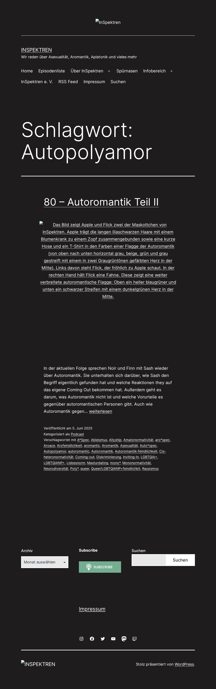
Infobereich (154, 70)
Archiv (27, 550)
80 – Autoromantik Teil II (101, 202)
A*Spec (83, 440)
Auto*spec (148, 445)
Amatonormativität (138, 440)
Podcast (77, 434)
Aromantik (110, 445)
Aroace (49, 445)
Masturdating (97, 463)
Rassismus (150, 468)
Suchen (118, 81)
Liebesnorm (76, 463)
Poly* (74, 468)
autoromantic (78, 451)
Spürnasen (127, 70)
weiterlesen (100, 411)
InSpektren (36, 50)
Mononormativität (136, 463)
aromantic (92, 445)
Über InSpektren (87, 70)
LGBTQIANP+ (54, 463)
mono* (115, 463)
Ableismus (99, 440)
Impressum (94, 81)
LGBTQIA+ (149, 457)
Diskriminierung (108, 457)
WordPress (184, 664)
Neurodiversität (56, 468)
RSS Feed (68, 81)
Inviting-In (131, 457)
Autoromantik (102, 451)
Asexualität (129, 445)
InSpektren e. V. (37, 81)
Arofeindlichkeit (69, 445)
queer (84, 468)
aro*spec (162, 440)
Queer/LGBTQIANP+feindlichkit (115, 468)
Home (27, 70)
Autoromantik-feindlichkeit (136, 451)
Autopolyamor (55, 451)
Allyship (115, 440)
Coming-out (84, 457)
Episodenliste (51, 70)
